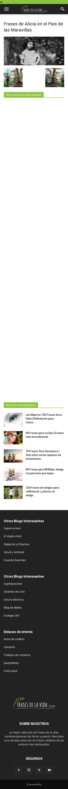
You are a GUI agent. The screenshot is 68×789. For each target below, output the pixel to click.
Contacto (9, 647)
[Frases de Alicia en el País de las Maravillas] (34, 64)
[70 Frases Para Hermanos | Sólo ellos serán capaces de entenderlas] (13, 456)
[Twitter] (39, 770)
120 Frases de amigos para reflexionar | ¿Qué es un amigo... (42, 491)
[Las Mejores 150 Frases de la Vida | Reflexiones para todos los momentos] (13, 419)
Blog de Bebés (13, 607)
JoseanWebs (11, 663)
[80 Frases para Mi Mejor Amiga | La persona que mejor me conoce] (13, 474)
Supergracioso (13, 583)
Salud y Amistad (14, 552)
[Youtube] (49, 770)
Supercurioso (12, 528)
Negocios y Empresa (16, 544)
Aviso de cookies (14, 639)
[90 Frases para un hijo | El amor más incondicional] (13, 437)
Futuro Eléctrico (14, 599)
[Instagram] (29, 770)
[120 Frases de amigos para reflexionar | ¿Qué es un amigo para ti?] (13, 492)
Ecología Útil (11, 615)
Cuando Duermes (15, 560)
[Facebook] (18, 770)
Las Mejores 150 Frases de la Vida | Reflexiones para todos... (44, 418)
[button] (6, 9)
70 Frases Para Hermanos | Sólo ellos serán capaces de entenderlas (43, 455)
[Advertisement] (34, 249)
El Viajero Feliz (13, 536)
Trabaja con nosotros (17, 655)
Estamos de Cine (14, 591)
